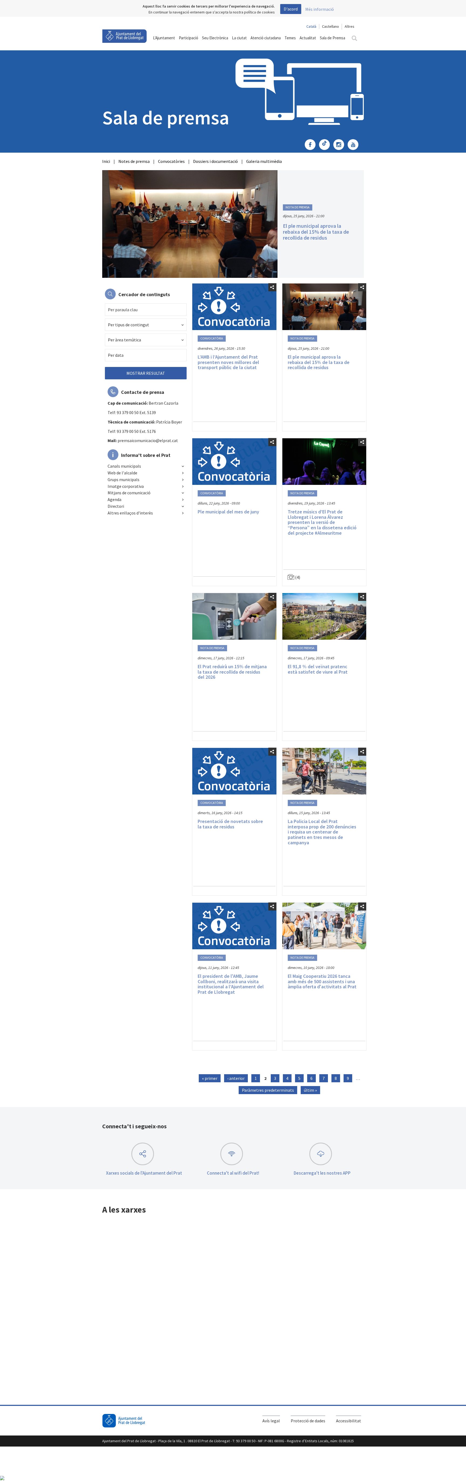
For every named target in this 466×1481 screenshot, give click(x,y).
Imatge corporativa (126, 486)
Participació (188, 37)
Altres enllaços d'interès (130, 513)
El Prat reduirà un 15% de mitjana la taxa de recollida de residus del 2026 (232, 671)
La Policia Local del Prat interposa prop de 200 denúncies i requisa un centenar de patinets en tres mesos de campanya (322, 832)
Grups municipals (123, 479)
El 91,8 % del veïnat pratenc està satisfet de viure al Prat (318, 669)
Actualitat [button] (308, 37)
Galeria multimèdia (264, 161)
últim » (310, 1090)
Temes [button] (290, 37)
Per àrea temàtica (124, 339)
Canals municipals (124, 466)
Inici (106, 161)
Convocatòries (171, 161)
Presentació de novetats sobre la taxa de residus (230, 824)
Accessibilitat (348, 1420)
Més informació (319, 9)
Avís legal (271, 1420)
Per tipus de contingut (128, 324)
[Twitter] (326, 145)
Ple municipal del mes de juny (228, 512)
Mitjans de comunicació (129, 492)
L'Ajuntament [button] (164, 37)
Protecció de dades (308, 1420)
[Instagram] (340, 145)
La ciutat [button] (239, 37)
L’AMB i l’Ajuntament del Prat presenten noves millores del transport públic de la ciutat (228, 362)
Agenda (114, 499)
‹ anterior (236, 1078)
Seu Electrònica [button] (215, 37)
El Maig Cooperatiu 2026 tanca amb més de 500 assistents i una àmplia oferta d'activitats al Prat (322, 981)
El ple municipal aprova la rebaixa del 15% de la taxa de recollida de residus (316, 231)
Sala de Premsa (332, 37)
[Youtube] (354, 145)
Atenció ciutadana (266, 37)
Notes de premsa (134, 161)
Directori (116, 506)
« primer (209, 1078)
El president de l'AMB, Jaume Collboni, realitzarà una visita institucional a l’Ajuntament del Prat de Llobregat (231, 984)
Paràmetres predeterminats (268, 1090)
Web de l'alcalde (122, 472)
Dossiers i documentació (215, 161)
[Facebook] (311, 145)
